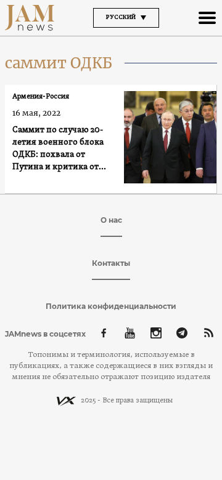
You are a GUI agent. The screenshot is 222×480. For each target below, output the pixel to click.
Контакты (111, 263)
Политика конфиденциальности (111, 306)
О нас (111, 220)
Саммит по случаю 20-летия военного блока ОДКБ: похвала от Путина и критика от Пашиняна (58, 149)
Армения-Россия (40, 97)
